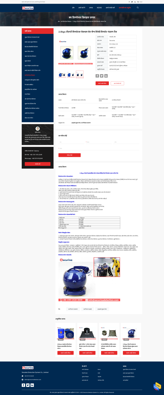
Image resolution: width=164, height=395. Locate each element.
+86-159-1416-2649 (36, 154)
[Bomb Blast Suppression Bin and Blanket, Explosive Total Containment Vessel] (75, 52)
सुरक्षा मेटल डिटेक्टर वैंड (30, 103)
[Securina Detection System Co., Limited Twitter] (132, 2)
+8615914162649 (37, 158)
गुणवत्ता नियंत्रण (85, 376)
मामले (99, 373)
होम (59, 21)
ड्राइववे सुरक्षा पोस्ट (102, 309)
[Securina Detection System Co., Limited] (28, 8)
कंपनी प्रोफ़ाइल (85, 369)
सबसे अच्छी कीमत (102, 83)
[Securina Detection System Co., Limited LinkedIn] (135, 2)
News (99, 369)
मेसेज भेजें (69, 155)
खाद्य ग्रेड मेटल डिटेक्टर (30, 56)
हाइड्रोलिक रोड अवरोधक (31, 89)
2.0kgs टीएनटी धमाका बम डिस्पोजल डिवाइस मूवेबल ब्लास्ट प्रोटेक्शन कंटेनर (130, 346)
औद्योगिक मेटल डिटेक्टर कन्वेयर (32, 108)
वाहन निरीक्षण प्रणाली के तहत (32, 65)
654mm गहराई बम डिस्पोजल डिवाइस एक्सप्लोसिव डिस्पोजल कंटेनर (64, 346)
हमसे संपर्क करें (85, 380)
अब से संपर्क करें (117, 83)
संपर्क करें (37, 164)
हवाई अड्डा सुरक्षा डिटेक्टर (31, 42)
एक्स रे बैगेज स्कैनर (29, 51)
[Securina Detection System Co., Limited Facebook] (129, 2)
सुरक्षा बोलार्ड (28, 61)
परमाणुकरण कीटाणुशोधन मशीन (32, 80)
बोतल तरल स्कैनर (29, 118)
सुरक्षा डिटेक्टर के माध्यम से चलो (32, 37)
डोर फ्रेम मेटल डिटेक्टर (30, 99)
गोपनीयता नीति (101, 380)
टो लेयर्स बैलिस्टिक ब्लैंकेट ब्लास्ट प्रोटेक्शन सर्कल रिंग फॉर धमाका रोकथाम (108, 346)
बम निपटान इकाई (88, 309)
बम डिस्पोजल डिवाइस (66, 21)
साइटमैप (99, 376)
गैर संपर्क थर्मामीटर (29, 84)
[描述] (138, 8)
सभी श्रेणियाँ (125, 380)
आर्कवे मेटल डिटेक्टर (29, 113)
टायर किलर (27, 94)
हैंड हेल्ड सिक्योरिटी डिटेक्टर (31, 46)
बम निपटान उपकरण (73, 309)
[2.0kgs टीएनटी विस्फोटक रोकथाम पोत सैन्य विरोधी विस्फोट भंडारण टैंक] (65, 333)
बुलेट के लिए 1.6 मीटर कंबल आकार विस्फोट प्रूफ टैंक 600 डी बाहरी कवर (87, 346)
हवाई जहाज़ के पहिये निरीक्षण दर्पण (32, 70)
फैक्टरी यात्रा (85, 373)
